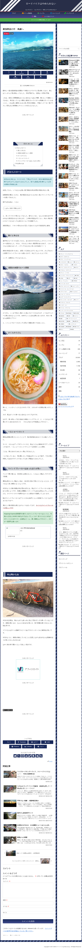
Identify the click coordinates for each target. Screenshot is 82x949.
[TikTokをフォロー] (29, 755)
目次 (25, 144)
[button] (41, 77)
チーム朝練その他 (8, 710)
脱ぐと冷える (21, 150)
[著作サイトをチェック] (15, 755)
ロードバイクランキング (65, 406)
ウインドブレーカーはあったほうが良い (29, 161)
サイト (5, 912)
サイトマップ (63, 559)
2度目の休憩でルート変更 (25, 153)
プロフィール (63, 567)
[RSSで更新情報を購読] (41, 755)
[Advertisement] (28, 127)
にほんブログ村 (63, 399)
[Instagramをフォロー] (22, 755)
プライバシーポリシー (66, 563)
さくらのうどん (22, 155)
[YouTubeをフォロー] (26, 755)
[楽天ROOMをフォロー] (33, 755)
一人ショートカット (23, 158)
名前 (5, 900)
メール (6, 906)
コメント (6, 881)
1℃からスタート (21, 148)
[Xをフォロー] (18, 755)
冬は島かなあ (20, 163)
